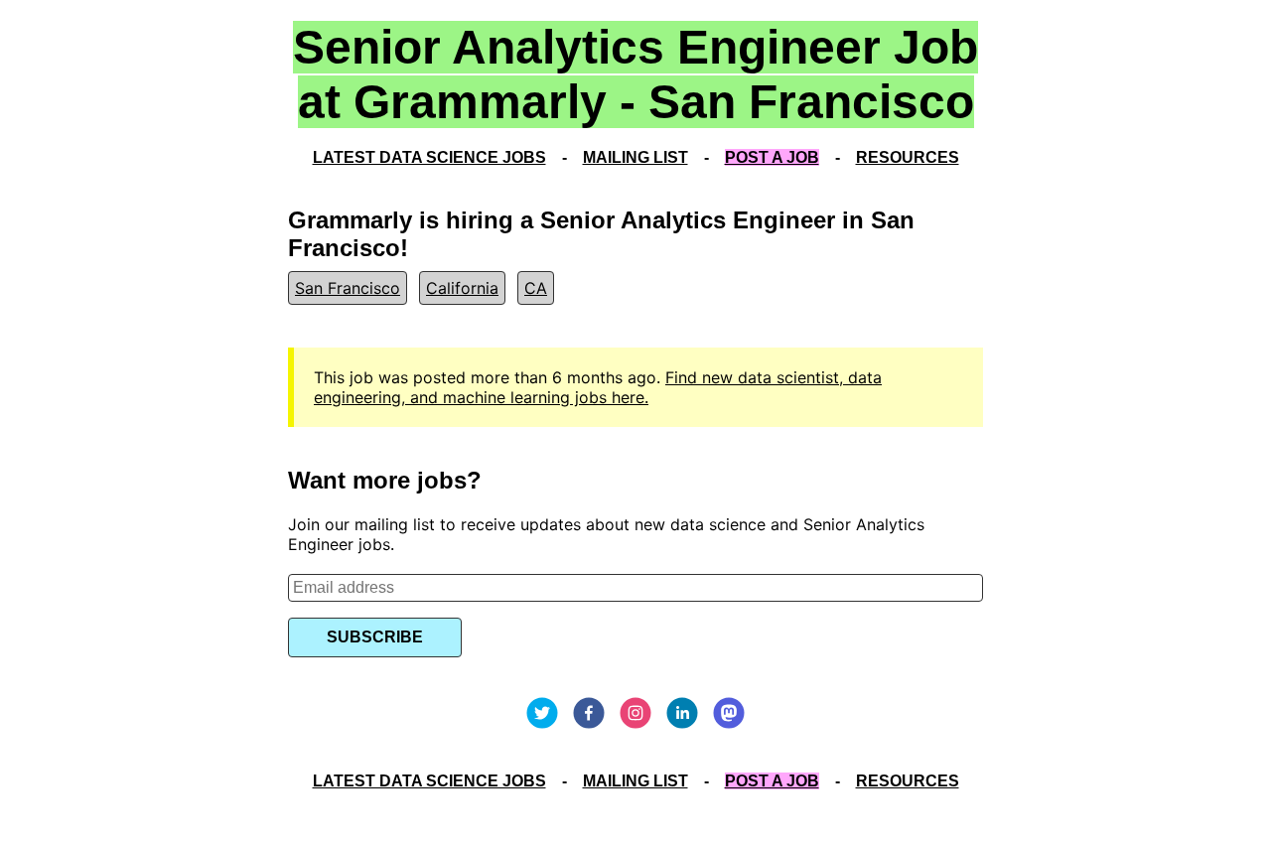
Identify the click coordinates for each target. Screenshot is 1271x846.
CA (535, 288)
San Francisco (347, 288)
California (462, 288)
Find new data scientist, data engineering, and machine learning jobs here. (598, 387)
